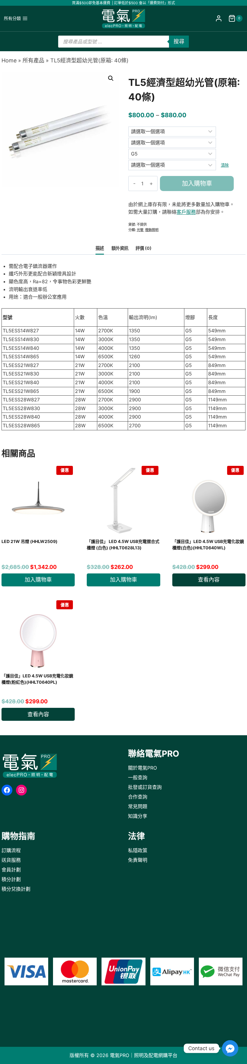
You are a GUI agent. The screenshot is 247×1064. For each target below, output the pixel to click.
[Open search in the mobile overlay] (123, 42)
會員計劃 (11, 870)
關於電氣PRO (142, 768)
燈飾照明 (151, 230)
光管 (140, 230)
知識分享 (137, 816)
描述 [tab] (99, 248)
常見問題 (137, 806)
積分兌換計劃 (16, 889)
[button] (110, 78)
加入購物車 (197, 183)
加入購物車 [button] (38, 579)
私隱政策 (137, 850)
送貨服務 (11, 860)
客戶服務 (186, 212)
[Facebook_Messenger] (230, 1048)
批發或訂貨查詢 (145, 787)
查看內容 (209, 579)
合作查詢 (137, 797)
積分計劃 (11, 879)
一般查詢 (137, 777)
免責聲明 (137, 860)
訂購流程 (11, 850)
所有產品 (33, 60)
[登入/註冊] (218, 18)
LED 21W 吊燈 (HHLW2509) (30, 541)
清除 (225, 165)
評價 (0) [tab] (144, 248)
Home (9, 60)
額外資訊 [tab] (119, 248)
